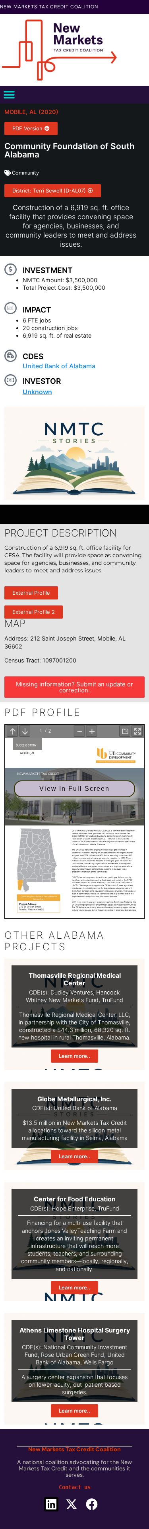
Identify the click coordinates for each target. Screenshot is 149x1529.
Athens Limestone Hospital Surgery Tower (74, 1334)
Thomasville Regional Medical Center (75, 979)
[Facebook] (92, 1504)
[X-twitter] (71, 1504)
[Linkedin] (51, 1504)
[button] (9, 95)
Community (25, 173)
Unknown (37, 392)
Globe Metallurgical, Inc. (74, 1099)
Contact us (75, 1487)
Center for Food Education (75, 1199)
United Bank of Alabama (59, 366)
